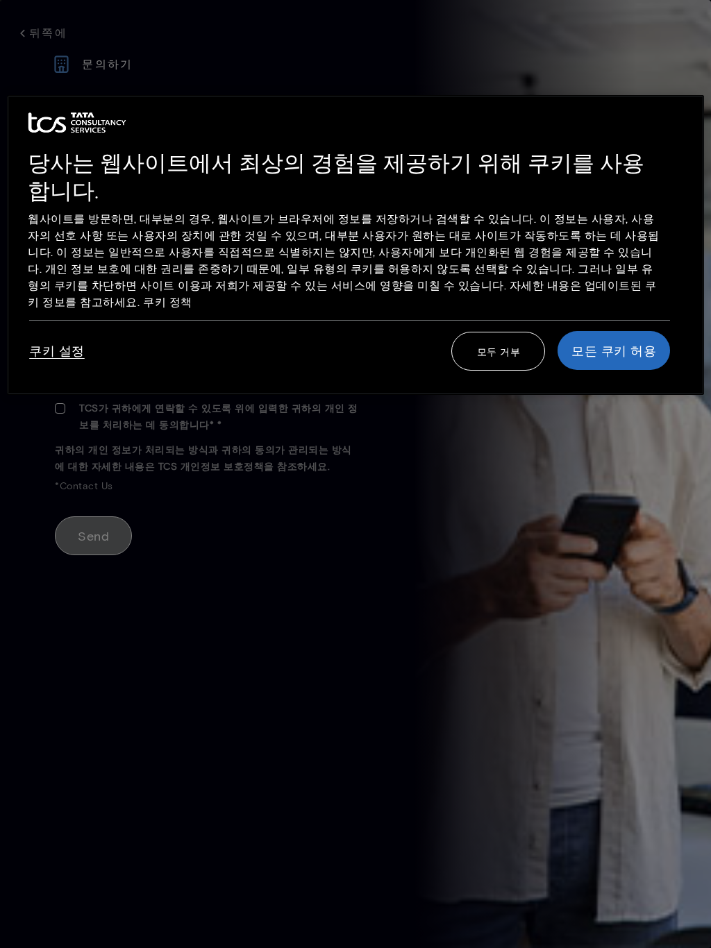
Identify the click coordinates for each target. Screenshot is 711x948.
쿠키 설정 (57, 350)
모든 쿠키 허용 (613, 350)
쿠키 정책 (167, 301)
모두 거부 (499, 351)
